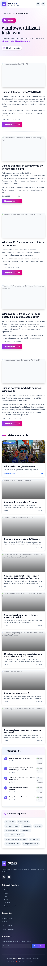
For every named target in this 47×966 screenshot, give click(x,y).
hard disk (35, 839)
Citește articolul (10, 124)
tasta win (26, 830)
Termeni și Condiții (8, 929)
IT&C (5, 896)
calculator (27, 826)
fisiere (39, 826)
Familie (6, 890)
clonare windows (13, 844)
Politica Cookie (7, 925)
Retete (6, 893)
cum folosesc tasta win (15, 835)
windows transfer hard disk (17, 839)
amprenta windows (31, 844)
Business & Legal (10, 906)
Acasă (4, 14)
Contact (4, 922)
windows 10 (24, 822)
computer (11, 822)
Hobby (6, 899)
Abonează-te (38, 946)
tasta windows (12, 830)
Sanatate (7, 903)
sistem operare (13, 826)
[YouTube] (9, 877)
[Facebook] (4, 877)
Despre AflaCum (7, 918)
